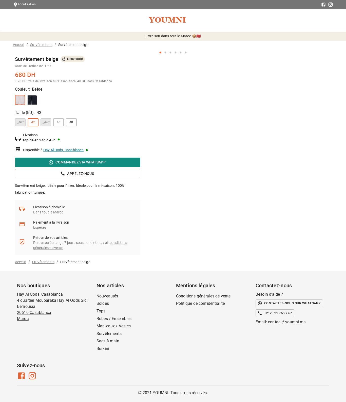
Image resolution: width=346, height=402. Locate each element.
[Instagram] (330, 4)
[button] (33, 122)
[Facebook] (323, 4)
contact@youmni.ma (287, 322)
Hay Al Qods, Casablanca (63, 150)
